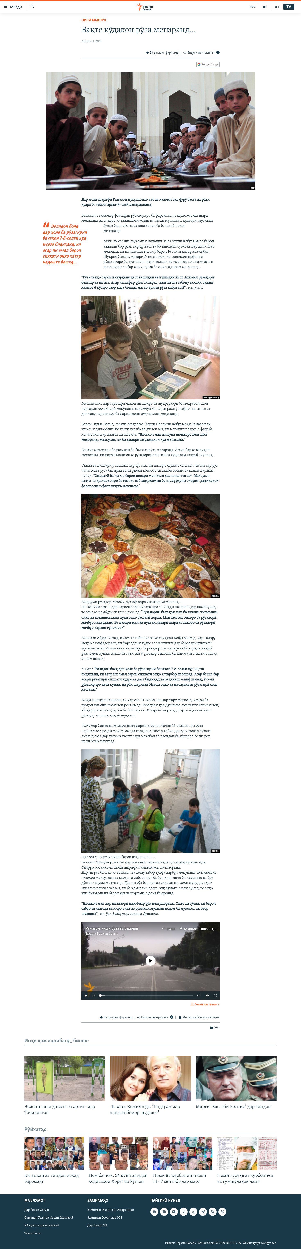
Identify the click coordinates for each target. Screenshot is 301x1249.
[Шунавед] (277, 7)
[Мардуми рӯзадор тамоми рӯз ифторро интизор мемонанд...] (150, 597)
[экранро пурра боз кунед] (215, 995)
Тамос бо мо (32, 1233)
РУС (252, 7)
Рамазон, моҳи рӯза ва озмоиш (112, 929)
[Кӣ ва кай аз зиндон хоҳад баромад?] (54, 1153)
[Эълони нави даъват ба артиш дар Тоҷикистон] (64, 1078)
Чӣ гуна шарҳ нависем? (41, 1225)
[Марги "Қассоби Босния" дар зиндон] (236, 1078)
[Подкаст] (222, 1212)
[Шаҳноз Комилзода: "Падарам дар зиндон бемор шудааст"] (150, 1078)
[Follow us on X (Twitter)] (193, 1212)
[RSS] (212, 1212)
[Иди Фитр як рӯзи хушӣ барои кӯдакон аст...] (150, 852)
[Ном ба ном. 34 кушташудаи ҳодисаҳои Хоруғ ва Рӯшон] (118, 1153)
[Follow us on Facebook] (164, 1212)
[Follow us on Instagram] (183, 1212)
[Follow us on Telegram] (203, 1212)
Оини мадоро (93, 20)
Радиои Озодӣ (107, 934)
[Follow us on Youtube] (174, 1212)
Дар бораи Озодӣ (36, 1210)
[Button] (162, 53)
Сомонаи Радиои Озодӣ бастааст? (48, 1217)
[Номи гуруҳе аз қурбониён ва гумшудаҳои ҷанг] (247, 1153)
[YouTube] (264, 7)
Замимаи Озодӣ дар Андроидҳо (110, 1210)
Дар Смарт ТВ (97, 1225)
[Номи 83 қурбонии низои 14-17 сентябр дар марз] (182, 1153)
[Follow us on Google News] (154, 1212)
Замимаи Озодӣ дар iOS (104, 1217)
